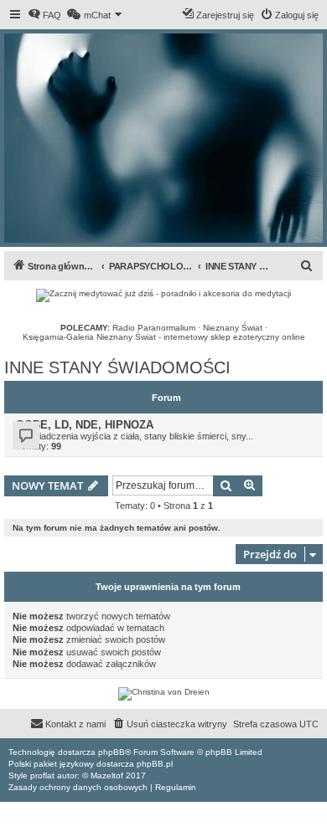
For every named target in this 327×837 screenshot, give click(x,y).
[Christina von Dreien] (163, 694)
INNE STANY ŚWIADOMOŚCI (117, 367)
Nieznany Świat (232, 327)
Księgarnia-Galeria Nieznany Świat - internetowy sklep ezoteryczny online (164, 336)
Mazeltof (107, 775)
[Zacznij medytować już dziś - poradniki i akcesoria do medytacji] (163, 295)
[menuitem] (44, 15)
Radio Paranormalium (153, 327)
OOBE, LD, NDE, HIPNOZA (84, 424)
